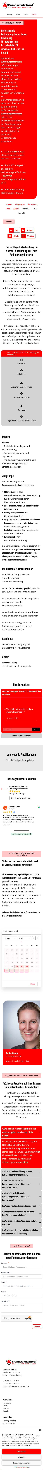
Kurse (5, 1405)
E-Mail (3, 1282)
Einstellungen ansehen (21, 1463)
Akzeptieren (21, 1451)
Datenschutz (18, 1467)
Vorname (4, 1263)
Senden (37, 1326)
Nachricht (4, 1301)
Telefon (3, 1292)
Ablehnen (21, 1457)
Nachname (5, 1273)
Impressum (26, 1467)
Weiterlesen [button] (7, 825)
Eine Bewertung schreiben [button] (21, 798)
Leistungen (7, 1403)
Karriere (6, 1408)
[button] (40, 1430)
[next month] (37, 938)
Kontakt (6, 1411)
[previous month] (34, 938)
